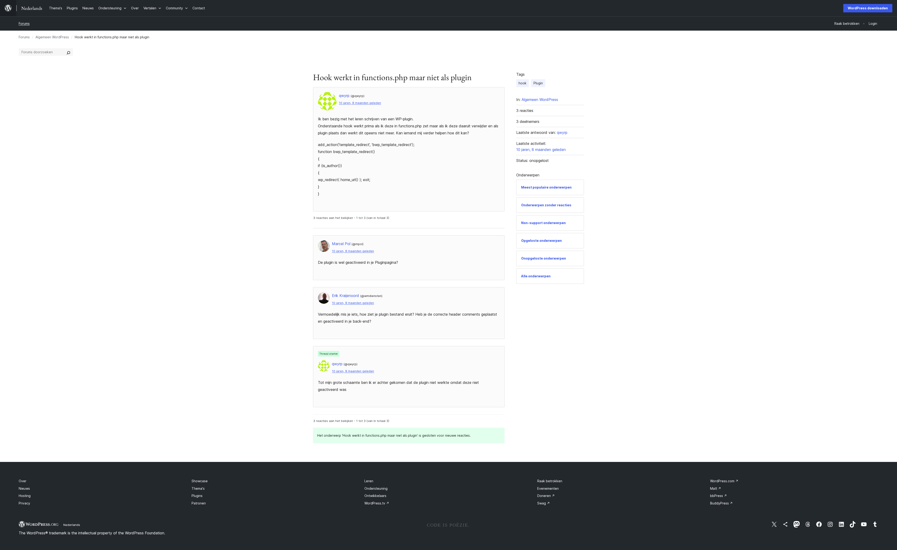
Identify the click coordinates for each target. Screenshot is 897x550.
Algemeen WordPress (52, 37)
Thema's (198, 488)
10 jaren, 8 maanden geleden (360, 103)
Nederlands (71, 525)
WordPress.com (724, 481)
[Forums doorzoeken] (68, 52)
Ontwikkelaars (375, 496)
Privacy (24, 503)
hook (523, 83)
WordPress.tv (376, 503)
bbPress (718, 496)
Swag (543, 503)
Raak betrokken (549, 481)
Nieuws (24, 488)
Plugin (538, 83)
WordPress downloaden (868, 8)
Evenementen (548, 488)
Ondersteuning (376, 488)
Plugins (197, 496)
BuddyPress (721, 503)
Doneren (546, 496)
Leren (368, 481)
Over (22, 481)
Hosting (25, 496)
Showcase (200, 481)
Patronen (199, 503)
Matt (715, 488)
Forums (24, 23)
